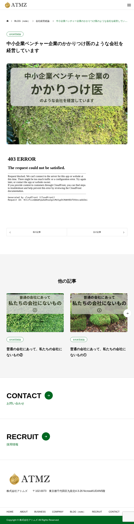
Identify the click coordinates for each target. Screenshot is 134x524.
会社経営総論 (15, 34)
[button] (127, 313)
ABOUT (24, 511)
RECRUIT (97, 511)
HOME (10, 511)
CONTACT (114, 511)
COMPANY (57, 511)
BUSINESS (40, 511)
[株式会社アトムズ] (16, 5)
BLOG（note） (77, 511)
